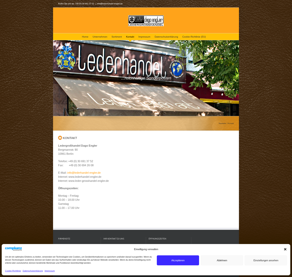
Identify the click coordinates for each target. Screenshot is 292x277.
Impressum (50, 271)
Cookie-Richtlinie (13, 271)
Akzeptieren (178, 260)
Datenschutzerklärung (33, 271)
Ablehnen (222, 260)
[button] (285, 249)
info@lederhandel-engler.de (110, 4)
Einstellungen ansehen (265, 260)
